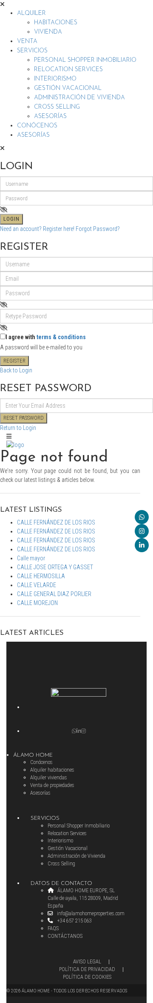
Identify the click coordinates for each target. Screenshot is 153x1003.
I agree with (46, 337)
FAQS (53, 928)
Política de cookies (87, 977)
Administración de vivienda (79, 98)
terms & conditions (61, 337)
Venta (27, 41)
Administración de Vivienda (76, 856)
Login (11, 219)
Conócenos (37, 126)
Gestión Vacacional (68, 88)
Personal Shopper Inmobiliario (85, 60)
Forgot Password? (98, 228)
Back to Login (16, 370)
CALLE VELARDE (36, 585)
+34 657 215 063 (74, 920)
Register (14, 360)
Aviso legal (87, 961)
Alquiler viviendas (48, 777)
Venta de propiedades (52, 785)
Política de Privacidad (87, 969)
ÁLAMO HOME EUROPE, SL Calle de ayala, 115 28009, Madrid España (83, 898)
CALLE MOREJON (37, 602)
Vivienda (48, 32)
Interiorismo (55, 79)
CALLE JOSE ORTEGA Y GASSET (55, 567)
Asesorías (50, 116)
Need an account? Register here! (37, 228)
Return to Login (18, 427)
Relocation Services (68, 69)
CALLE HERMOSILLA (41, 576)
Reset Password (23, 418)
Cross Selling (57, 107)
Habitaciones (55, 23)
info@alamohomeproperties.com (90, 913)
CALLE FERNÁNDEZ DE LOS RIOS (56, 522)
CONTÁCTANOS (65, 936)
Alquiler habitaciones (52, 770)
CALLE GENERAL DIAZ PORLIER (54, 594)
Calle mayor (31, 558)
